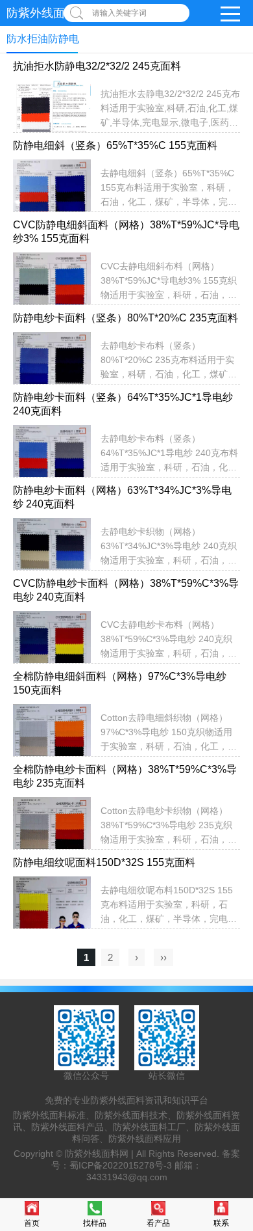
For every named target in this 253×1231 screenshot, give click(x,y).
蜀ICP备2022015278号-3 (120, 1165)
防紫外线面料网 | (100, 1153)
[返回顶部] (239, 1094)
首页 (32, 1223)
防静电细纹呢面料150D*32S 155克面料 (104, 862)
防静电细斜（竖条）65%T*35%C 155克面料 (115, 145)
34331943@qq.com (126, 1177)
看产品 (158, 1223)
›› (163, 957)
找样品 (94, 1223)
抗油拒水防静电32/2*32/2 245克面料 (97, 66)
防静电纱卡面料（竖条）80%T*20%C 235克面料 (125, 317)
